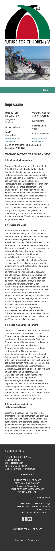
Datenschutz (34, 540)
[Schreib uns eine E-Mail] (30, 519)
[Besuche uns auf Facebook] (24, 519)
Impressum (20, 540)
